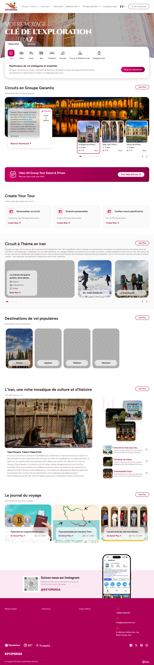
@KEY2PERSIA (51, 589)
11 (100, 157)
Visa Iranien (58, 6)
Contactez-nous (110, 6)
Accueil (25, 6)
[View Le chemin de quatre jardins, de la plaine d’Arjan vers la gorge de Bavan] (40, 279)
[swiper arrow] (142, 301)
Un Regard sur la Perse (27, 103)
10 (98, 157)
